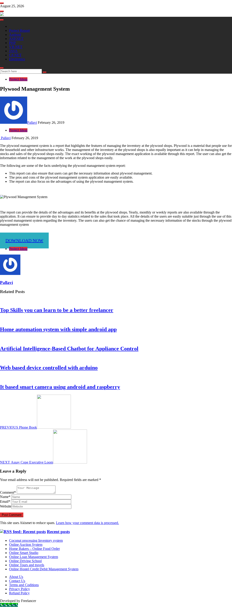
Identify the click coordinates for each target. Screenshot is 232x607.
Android (15, 34)
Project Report (19, 30)
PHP (12, 43)
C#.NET (15, 55)
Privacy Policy (19, 589)
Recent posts (58, 531)
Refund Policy (19, 593)
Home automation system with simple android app (58, 329)
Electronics (17, 59)
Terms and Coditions (24, 585)
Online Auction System (25, 544)
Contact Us (17, 581)
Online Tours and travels (26, 565)
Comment (8, 492)
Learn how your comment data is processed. (87, 523)
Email (5, 501)
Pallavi (32, 122)
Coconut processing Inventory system (36, 540)
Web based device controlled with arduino (49, 368)
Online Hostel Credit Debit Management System (43, 569)
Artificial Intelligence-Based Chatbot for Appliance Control (69, 349)
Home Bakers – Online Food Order (34, 549)
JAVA (13, 51)
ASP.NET (16, 39)
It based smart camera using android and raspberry (60, 387)
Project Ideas (18, 79)
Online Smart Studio (23, 553)
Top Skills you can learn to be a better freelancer (56, 310)
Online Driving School (25, 561)
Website (5, 506)
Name (5, 497)
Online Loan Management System (33, 557)
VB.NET (15, 47)
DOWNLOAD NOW (24, 240)
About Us (16, 577)
